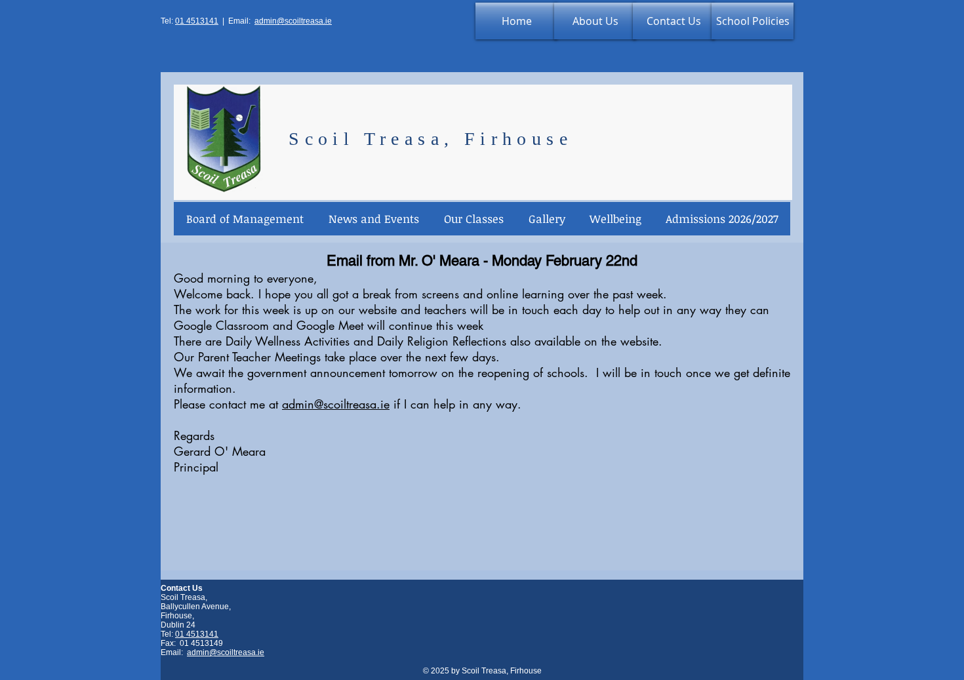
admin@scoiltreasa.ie (293, 21)
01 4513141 (196, 21)
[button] (373, 218)
